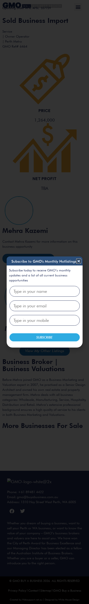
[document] (44, 302)
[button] (78, 261)
